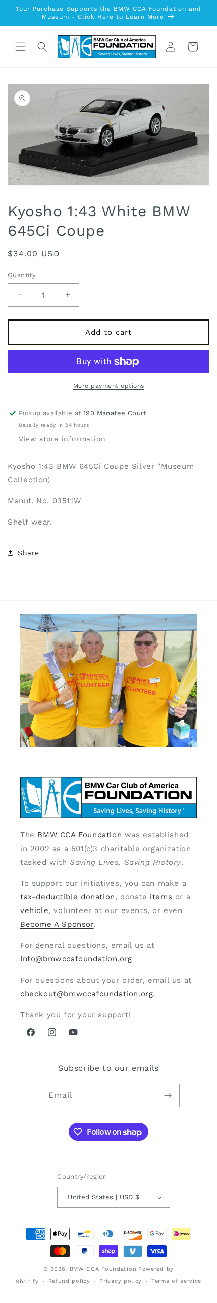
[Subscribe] (168, 1095)
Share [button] (28, 553)
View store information (62, 439)
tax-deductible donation (67, 896)
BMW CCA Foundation (79, 834)
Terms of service (176, 1281)
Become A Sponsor (57, 924)
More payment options (108, 385)
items (161, 896)
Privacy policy (120, 1281)
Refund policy (69, 1281)
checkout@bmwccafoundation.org (86, 993)
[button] (20, 47)
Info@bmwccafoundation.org (76, 958)
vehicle (34, 910)
